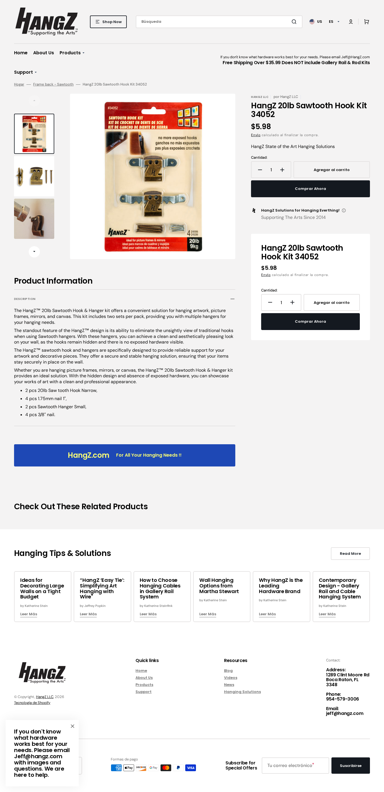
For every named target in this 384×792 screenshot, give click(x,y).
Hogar (19, 84)
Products (144, 684)
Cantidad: (259, 157)
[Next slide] (34, 251)
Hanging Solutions (242, 691)
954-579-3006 (342, 699)
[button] (351, 21)
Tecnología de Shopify (32, 702)
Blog (228, 670)
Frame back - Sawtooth (53, 84)
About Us (144, 677)
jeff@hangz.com (344, 713)
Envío (256, 135)
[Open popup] (344, 210)
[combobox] (219, 21)
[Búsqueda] (295, 21)
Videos (230, 677)
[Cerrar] (72, 726)
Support (143, 691)
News (229, 684)
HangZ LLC (44, 696)
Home (141, 670)
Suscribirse (351, 765)
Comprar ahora (310, 188)
